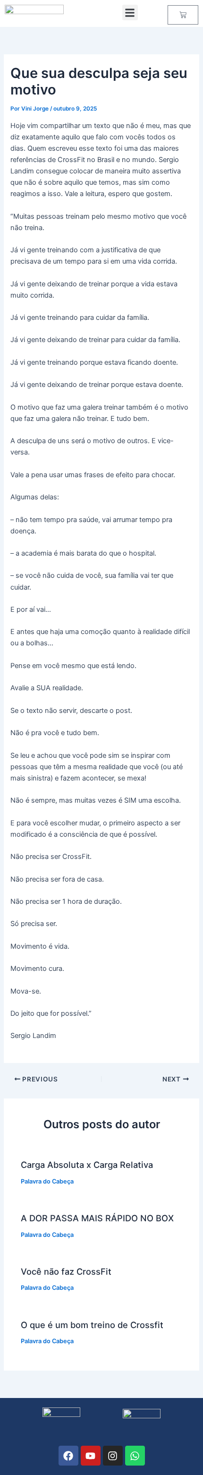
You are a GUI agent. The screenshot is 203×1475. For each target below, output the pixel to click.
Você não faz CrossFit (66, 1271)
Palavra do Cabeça (47, 1181)
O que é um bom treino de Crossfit (92, 1325)
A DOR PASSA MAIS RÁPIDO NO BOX (97, 1218)
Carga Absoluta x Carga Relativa (87, 1164)
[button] (130, 12)
